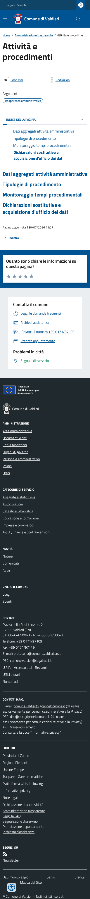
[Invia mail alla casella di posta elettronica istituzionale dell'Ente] (37, 653)
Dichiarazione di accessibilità (23, 804)
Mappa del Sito (31, 882)
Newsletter (11, 860)
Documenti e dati (15, 438)
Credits (79, 877)
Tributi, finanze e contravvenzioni (26, 532)
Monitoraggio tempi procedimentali (43, 194)
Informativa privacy (17, 790)
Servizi (51, 877)
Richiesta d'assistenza (19, 831)
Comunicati (11, 563)
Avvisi (7, 570)
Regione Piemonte (16, 5)
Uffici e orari (11, 674)
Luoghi (7, 594)
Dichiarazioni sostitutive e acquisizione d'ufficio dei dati (35, 208)
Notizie (8, 556)
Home (6, 35)
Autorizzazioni (13, 504)
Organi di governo (15, 452)
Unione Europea (14, 769)
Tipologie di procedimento (32, 184)
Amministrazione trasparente (34, 35)
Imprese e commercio (18, 525)
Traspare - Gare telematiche (23, 776)
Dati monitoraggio (15, 877)
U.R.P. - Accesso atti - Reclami (25, 667)
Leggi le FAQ (12, 816)
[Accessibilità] (11, 887)
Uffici (6, 473)
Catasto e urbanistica (18, 511)
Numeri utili (11, 681)
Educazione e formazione (21, 518)
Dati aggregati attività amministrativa (45, 174)
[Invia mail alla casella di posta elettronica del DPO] (39, 706)
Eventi (7, 601)
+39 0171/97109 (29, 641)
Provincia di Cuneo (16, 755)
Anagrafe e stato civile (19, 497)
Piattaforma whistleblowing (23, 783)
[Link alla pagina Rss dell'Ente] (5, 854)
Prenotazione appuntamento (23, 826)
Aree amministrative (17, 431)
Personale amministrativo (21, 459)
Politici (7, 466)
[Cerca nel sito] (76, 19)
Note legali (10, 797)
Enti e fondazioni (15, 445)
